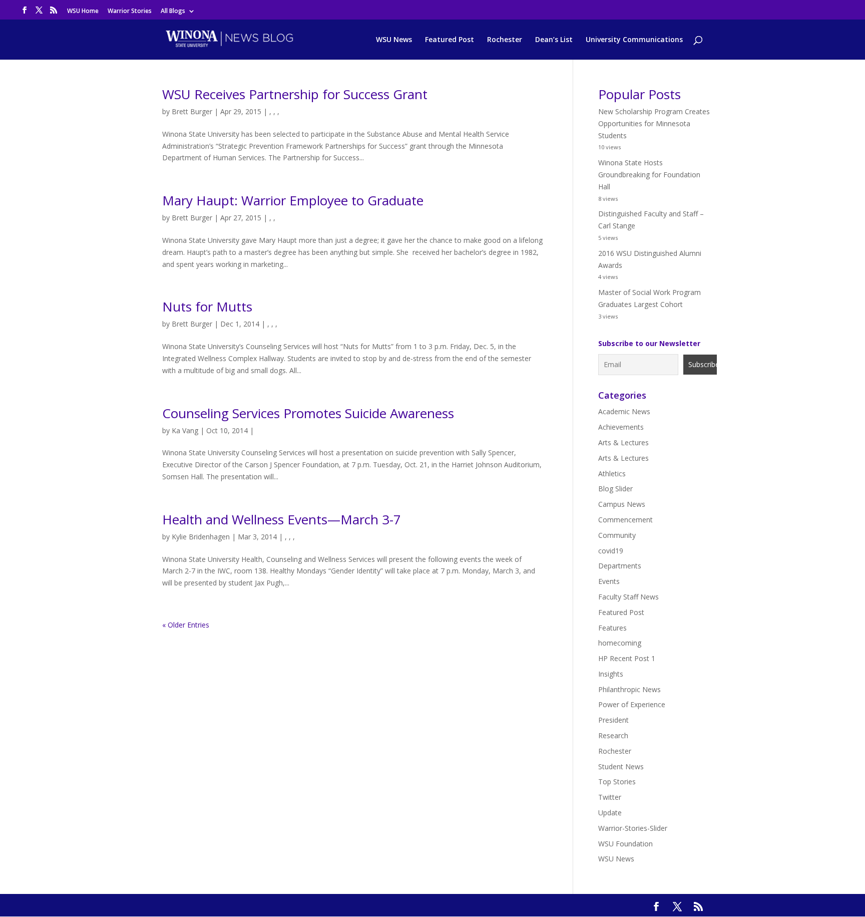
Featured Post (449, 40)
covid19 (610, 550)
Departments (619, 565)
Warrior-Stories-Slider (632, 828)
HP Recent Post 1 (626, 658)
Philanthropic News (629, 689)
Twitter (609, 797)
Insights (610, 674)
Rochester (504, 40)
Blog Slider (615, 488)
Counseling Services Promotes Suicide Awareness (308, 413)
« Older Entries (185, 625)
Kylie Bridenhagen (201, 536)
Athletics (612, 473)
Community (617, 535)
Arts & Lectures (623, 442)
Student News (621, 766)
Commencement (625, 519)
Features (612, 628)
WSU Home (83, 11)
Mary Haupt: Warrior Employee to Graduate (292, 200)
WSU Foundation (625, 843)
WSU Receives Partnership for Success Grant (294, 94)
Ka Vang (185, 430)
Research (613, 735)
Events (609, 581)
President (613, 720)
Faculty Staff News (628, 596)
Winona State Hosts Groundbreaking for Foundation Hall (649, 174)
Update (610, 812)
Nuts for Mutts (207, 306)
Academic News (624, 411)
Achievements (621, 427)
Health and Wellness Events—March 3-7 (281, 519)
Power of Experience (631, 704)
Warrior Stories (130, 11)
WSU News (394, 40)
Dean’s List (554, 40)
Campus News (621, 504)
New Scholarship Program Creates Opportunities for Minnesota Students (654, 123)
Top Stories (617, 781)
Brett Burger (192, 111)
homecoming (619, 643)
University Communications (634, 40)
